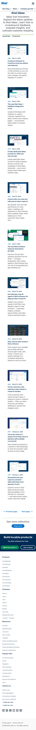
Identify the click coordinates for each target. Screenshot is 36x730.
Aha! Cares (5, 612)
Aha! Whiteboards (7, 570)
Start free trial (8, 547)
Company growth (26, 9)
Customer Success (7, 670)
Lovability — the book (8, 618)
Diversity (4, 605)
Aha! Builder (5, 573)
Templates (5, 638)
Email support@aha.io (8, 693)
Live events (5, 631)
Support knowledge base (9, 650)
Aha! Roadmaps (6, 561)
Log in (4, 682)
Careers (4, 602)
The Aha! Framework (7, 658)
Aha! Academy (6, 586)
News (15, 9)
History (4, 596)
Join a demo (28, 547)
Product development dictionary (10, 647)
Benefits (4, 609)
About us (4, 593)
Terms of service (18, 723)
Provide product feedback (9, 696)
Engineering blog (6, 628)
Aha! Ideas (5, 567)
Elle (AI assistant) (6, 667)
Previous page (11, 511)
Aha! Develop (6, 576)
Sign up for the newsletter (9, 699)
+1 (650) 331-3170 (7, 705)
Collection (6, 36)
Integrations (5, 664)
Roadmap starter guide (8, 644)
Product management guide (9, 641)
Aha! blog (5, 9)
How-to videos (6, 635)
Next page (26, 511)
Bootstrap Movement (8, 615)
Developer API (6, 676)
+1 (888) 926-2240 (7, 702)
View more (18, 526)
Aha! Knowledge (6, 582)
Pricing (4, 661)
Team (3, 599)
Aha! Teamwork (6, 579)
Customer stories (6, 673)
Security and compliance (9, 679)
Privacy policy (6, 723)
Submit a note (6, 690)
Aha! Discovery (6, 564)
